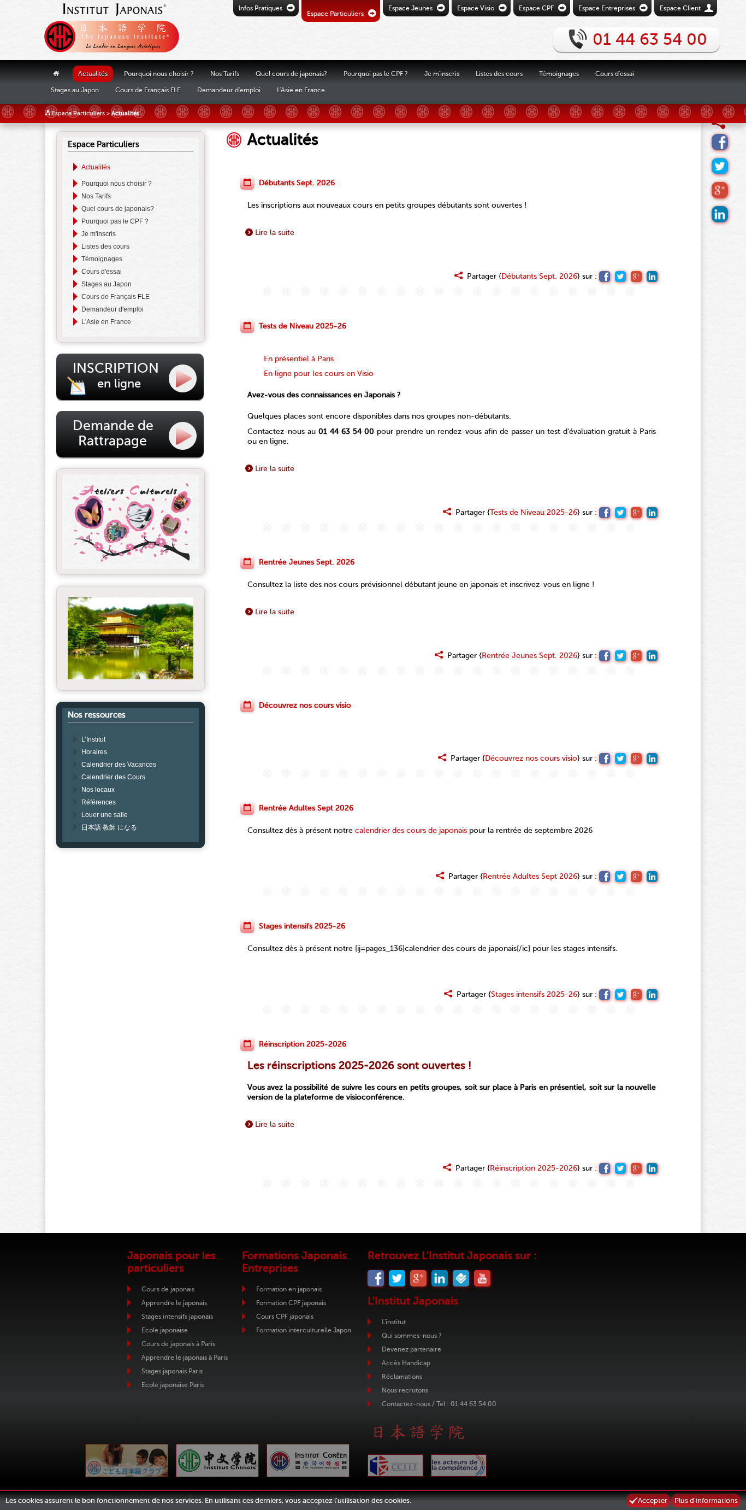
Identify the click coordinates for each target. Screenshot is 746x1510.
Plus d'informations (706, 1500)
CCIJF (395, 1465)
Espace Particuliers (78, 113)
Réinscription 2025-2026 (533, 1168)
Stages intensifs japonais (177, 1316)
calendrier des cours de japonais (411, 830)
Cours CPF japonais (284, 1316)
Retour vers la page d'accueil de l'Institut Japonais (108, 30)
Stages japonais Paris (172, 1371)
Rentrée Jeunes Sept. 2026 (529, 655)
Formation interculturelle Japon (303, 1330)
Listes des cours (105, 246)
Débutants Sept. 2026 (539, 276)
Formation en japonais (289, 1289)
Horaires (94, 752)
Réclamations (402, 1376)
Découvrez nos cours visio (531, 758)
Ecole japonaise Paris (172, 1385)
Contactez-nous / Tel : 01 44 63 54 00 (439, 1404)
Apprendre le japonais (174, 1303)
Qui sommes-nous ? (412, 1335)
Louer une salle (104, 815)
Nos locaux (98, 790)
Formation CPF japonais (291, 1303)
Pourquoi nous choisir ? (159, 73)
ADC (459, 1465)
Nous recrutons (405, 1390)
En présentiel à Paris (299, 359)
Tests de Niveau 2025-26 (533, 512)
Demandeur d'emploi (228, 89)
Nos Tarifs (224, 73)
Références (98, 802)
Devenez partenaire (411, 1349)
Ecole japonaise (164, 1330)
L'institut (394, 1322)
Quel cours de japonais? (117, 209)
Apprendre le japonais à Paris (184, 1357)
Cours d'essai (614, 73)
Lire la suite (274, 232)
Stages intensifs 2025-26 (534, 994)
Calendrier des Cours (113, 777)
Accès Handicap (406, 1363)
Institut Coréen (308, 1460)
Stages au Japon (106, 284)
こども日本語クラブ (126, 1460)
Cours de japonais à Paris (178, 1344)
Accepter (652, 1500)
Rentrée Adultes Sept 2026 (530, 876)
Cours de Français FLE (148, 89)
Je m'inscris (98, 234)
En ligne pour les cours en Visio (319, 373)
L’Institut (93, 739)
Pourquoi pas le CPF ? (376, 73)
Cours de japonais (167, 1289)
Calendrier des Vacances (118, 764)
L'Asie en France (106, 322)
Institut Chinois (217, 1460)
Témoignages (559, 73)
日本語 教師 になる (109, 827)
